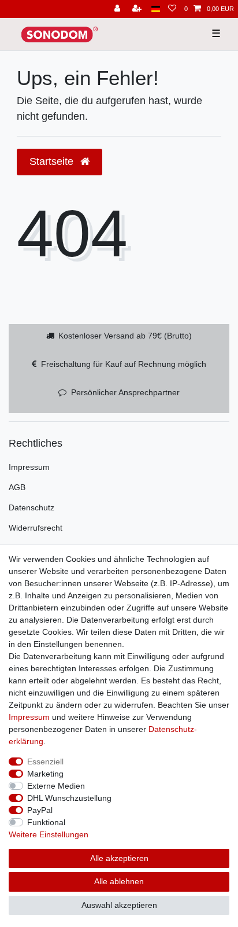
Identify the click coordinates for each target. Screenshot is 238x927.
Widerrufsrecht (35, 527)
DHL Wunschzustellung (69, 798)
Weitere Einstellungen (48, 834)
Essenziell (45, 761)
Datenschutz (31, 507)
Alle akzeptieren (119, 858)
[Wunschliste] (172, 9)
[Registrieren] (138, 9)
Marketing (45, 773)
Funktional (46, 822)
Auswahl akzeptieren (119, 905)
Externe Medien (56, 785)
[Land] (155, 9)
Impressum (29, 467)
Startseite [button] (52, 161)
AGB (17, 487)
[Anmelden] (118, 9)
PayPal (40, 810)
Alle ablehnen (119, 881)
